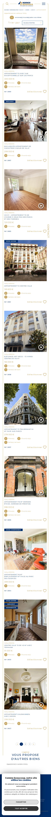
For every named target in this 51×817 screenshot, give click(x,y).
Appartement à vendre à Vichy (17, 764)
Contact (48, 231)
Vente (27, 10)
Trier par (14, 23)
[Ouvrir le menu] (44, 4)
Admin (41, 801)
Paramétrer (21, 802)
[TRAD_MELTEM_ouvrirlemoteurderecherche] (7, 3)
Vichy (33, 10)
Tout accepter (21, 808)
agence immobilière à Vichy (14, 10)
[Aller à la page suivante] (33, 744)
